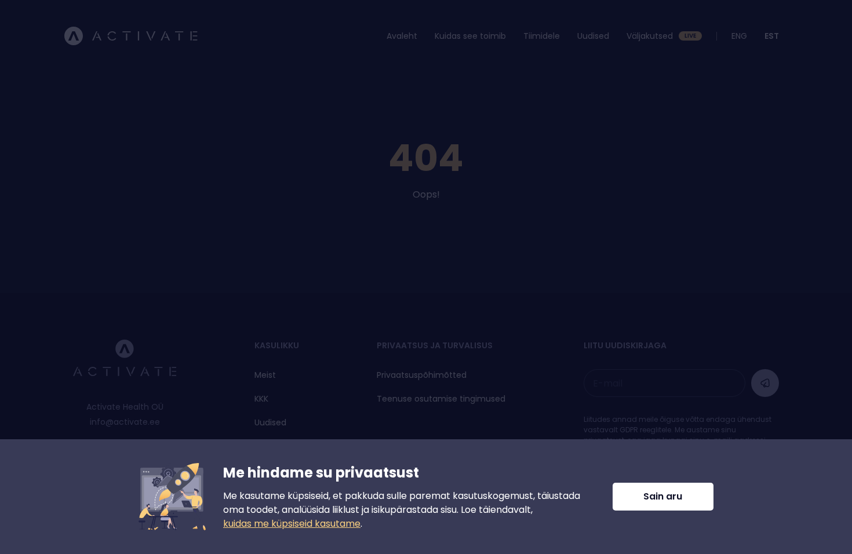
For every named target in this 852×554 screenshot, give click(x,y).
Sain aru (662, 496)
